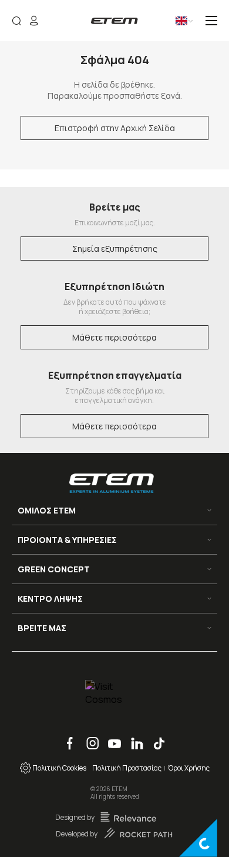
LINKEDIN (132, 737)
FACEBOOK (65, 737)
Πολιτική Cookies (58, 768)
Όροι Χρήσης (189, 768)
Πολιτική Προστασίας (126, 768)
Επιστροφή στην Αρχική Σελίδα (115, 128)
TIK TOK (154, 737)
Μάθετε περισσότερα (114, 337)
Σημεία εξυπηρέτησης (114, 248)
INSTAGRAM (89, 737)
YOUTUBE (110, 737)
